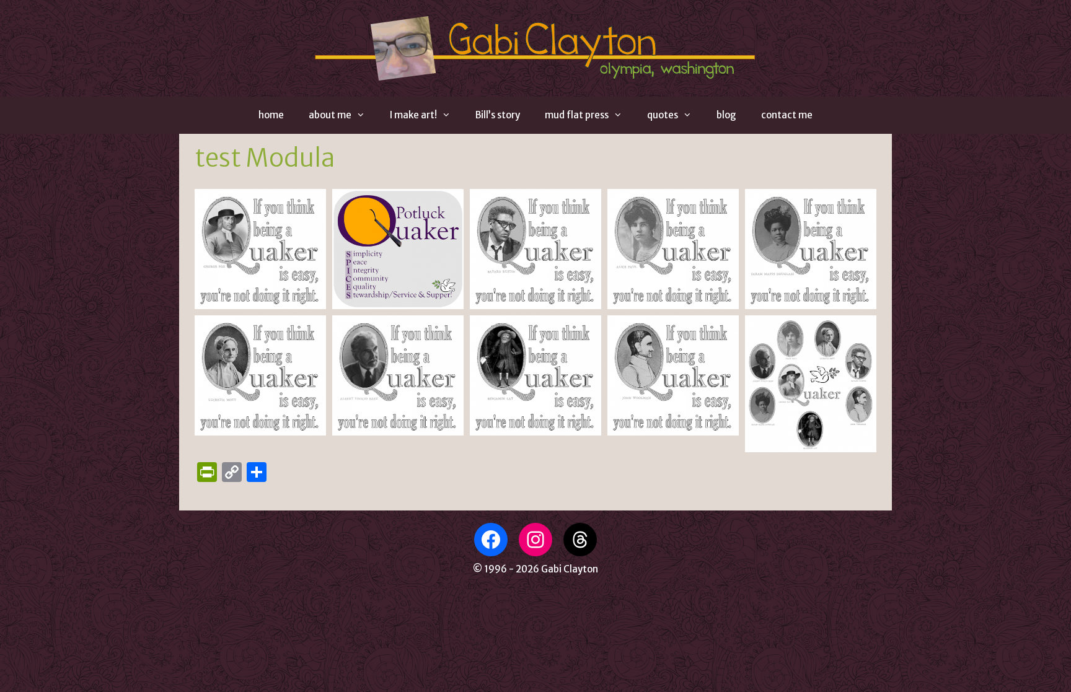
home (271, 115)
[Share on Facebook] (308, 301)
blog (726, 115)
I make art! (413, 115)
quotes (662, 115)
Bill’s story (497, 115)
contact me (787, 115)
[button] (260, 249)
